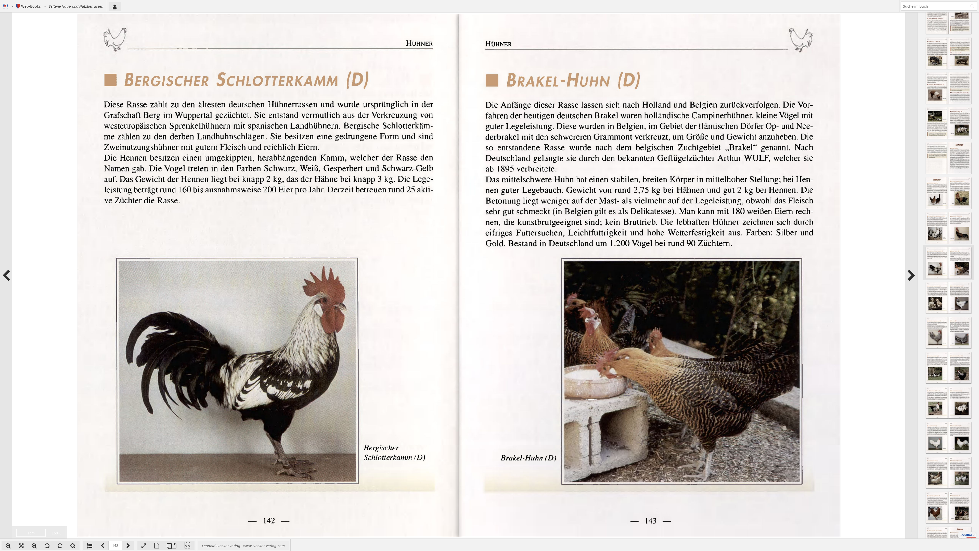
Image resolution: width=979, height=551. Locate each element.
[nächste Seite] (911, 275)
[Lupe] (73, 545)
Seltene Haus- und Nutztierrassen (75, 6)
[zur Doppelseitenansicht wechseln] (171, 545)
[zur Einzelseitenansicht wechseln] (156, 545)
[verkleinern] (8, 545)
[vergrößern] (34, 545)
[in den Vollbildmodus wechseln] (143, 545)
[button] (967, 535)
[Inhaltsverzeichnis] (89, 545)
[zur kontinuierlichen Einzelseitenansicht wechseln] (187, 545)
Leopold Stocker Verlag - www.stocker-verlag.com (243, 545)
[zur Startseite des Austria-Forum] (6, 6)
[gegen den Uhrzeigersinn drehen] (47, 545)
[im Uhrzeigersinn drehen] (60, 545)
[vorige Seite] (6, 275)
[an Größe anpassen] (21, 545)
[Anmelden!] (115, 6)
